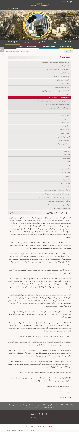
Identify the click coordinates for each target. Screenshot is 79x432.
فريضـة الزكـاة (65, 115)
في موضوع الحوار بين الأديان (61, 77)
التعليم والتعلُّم (65, 180)
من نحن (72, 38)
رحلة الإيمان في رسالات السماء (61, 73)
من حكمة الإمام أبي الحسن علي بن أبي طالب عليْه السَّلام (54, 198)
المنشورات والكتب (65, 46)
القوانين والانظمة (40, 42)
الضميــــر (67, 165)
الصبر (68, 148)
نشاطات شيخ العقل (59, 405)
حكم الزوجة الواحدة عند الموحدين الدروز (57, 105)
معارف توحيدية (26, 42)
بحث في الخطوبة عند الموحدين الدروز (58, 98)
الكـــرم (68, 162)
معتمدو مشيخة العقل (48, 46)
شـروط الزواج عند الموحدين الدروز (59, 108)
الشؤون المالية (31, 46)
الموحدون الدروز (64, 66)
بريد (35, 414)
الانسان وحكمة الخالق (63, 80)
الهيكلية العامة (67, 42)
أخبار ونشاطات (53, 42)
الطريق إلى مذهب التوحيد (62, 87)
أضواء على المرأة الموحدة (62, 137)
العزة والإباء (66, 155)
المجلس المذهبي (14, 36)
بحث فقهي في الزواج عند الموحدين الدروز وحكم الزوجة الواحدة (51, 101)
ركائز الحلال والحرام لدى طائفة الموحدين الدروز (56, 91)
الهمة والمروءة (65, 169)
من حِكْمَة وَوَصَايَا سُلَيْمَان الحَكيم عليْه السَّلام (57, 191)
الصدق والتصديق (64, 140)
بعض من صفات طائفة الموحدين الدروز (58, 69)
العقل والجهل (65, 173)
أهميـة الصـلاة (65, 123)
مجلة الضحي (7, 36)
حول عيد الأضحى (65, 84)
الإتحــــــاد (67, 151)
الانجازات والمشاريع (12, 42)
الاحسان (67, 176)
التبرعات (21, 46)
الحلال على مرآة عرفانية (63, 144)
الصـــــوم (67, 119)
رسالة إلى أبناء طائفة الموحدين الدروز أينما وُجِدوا (56, 62)
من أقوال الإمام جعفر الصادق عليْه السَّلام (58, 205)
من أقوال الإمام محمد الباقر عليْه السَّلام (58, 201)
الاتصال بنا (67, 38)
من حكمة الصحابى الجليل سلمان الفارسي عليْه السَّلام (55, 194)
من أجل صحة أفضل (64, 126)
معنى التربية (66, 158)
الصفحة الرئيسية (45, 418)
